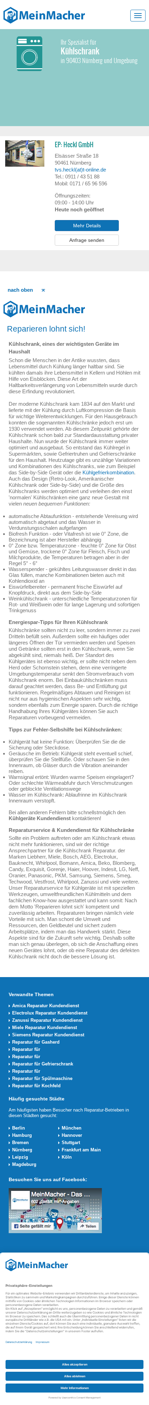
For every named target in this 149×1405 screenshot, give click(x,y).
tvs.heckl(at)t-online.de (80, 170)
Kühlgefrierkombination (108, 472)
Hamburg (22, 1135)
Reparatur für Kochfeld (36, 1085)
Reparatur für (26, 1049)
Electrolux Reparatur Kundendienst (49, 1013)
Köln (67, 1157)
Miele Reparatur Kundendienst (44, 1027)
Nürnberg (22, 1149)
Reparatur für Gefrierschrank (42, 1063)
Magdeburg (24, 1164)
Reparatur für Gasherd (36, 1042)
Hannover (72, 1135)
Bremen (20, 1142)
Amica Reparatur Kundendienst (45, 1005)
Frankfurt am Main (81, 1149)
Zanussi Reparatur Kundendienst (47, 1020)
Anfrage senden (86, 240)
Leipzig (20, 1157)
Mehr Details (87, 225)
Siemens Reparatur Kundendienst (48, 1034)
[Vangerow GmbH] (44, 14)
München (71, 1128)
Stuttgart (71, 1142)
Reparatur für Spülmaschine (42, 1078)
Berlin (18, 1128)
